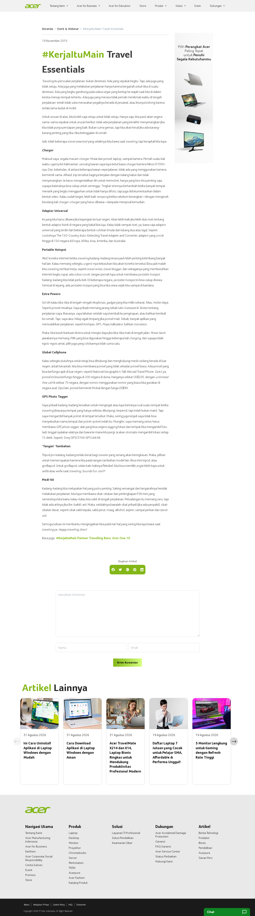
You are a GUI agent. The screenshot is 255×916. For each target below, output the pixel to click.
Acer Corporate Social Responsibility (38, 858)
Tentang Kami (33, 833)
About (26, 904)
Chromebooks (77, 853)
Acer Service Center (167, 851)
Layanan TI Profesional (126, 833)
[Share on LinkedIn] (141, 569)
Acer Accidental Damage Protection (170, 834)
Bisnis (202, 843)
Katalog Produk (78, 883)
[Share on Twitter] (120, 569)
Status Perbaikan (166, 856)
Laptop (73, 833)
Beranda (47, 29)
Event (28, 870)
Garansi (160, 841)
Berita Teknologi (208, 833)
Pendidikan (205, 848)
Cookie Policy (59, 904)
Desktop (74, 838)
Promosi (30, 875)
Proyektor (75, 848)
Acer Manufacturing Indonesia (37, 839)
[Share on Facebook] (113, 569)
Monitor (73, 843)
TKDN (72, 868)
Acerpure (74, 873)
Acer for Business (36, 846)
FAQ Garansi (163, 846)
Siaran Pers (206, 858)
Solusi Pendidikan (122, 838)
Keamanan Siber (122, 843)
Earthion (30, 851)
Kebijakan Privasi (41, 904)
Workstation (76, 863)
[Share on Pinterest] (134, 569)
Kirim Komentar (127, 662)
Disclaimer (81, 904)
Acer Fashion (77, 878)
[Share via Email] (127, 569)
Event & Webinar (68, 29)
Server (73, 858)
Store (28, 880)
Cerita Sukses (33, 865)
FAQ (71, 904)
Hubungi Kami (164, 861)
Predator (204, 838)
